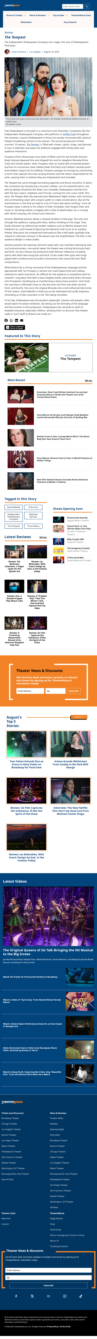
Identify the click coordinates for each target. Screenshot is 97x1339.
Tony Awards (70, 22)
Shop (52, 1224)
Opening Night (57, 1129)
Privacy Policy (52, 1326)
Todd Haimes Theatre (77, 551)
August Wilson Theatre (78, 520)
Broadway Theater (10, 1118)
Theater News (56, 1118)
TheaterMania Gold (81, 15)
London (5, 1224)
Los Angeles (35, 51)
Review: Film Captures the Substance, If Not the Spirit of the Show (26, 811)
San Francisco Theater (12, 1157)
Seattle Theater (9, 1162)
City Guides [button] (59, 15)
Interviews (55, 1134)
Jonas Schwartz (19, 51)
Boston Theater (9, 1134)
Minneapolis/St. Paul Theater (15, 1173)
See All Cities (7, 1179)
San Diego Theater (59, 1185)
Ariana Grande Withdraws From (70, 764)
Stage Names (56, 1218)
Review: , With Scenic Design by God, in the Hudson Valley (26, 857)
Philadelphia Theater (11, 1151)
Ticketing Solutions (59, 1246)
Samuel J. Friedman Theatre (76, 533)
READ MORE (78, 717)
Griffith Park (69, 134)
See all (88, 380)
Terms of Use (65, 1326)
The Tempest (33, 144)
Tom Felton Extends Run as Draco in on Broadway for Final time (26, 764)
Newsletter (26, 22)
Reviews (9, 32)
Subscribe (74, 691)
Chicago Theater (9, 1123)
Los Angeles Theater (11, 1129)
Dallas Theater (57, 1157)
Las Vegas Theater (10, 1140)
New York (6, 1218)
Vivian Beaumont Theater (79, 560)
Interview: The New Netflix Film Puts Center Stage (70, 811)
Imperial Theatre (75, 542)
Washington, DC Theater (13, 1168)
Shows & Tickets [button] (14, 15)
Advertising (55, 1229)
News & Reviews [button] (38, 15)
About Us (54, 1240)
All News (54, 1207)
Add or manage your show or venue (67, 1235)
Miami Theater (8, 1146)
